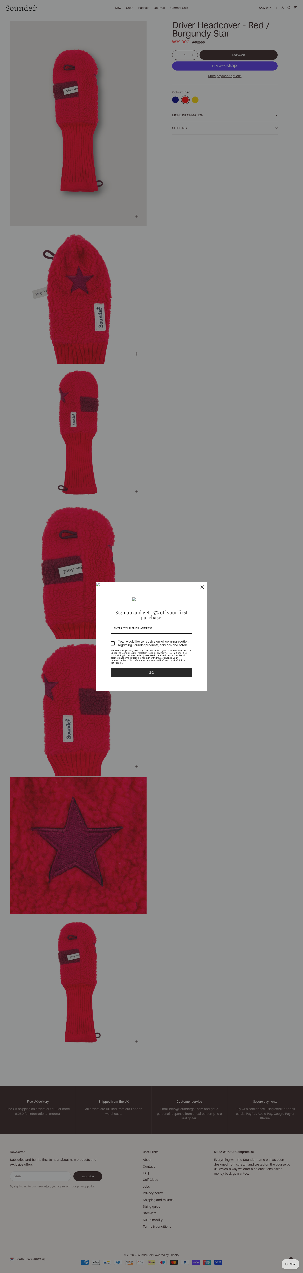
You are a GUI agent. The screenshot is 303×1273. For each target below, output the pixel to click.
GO (151, 672)
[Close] (202, 587)
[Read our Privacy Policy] (189, 651)
